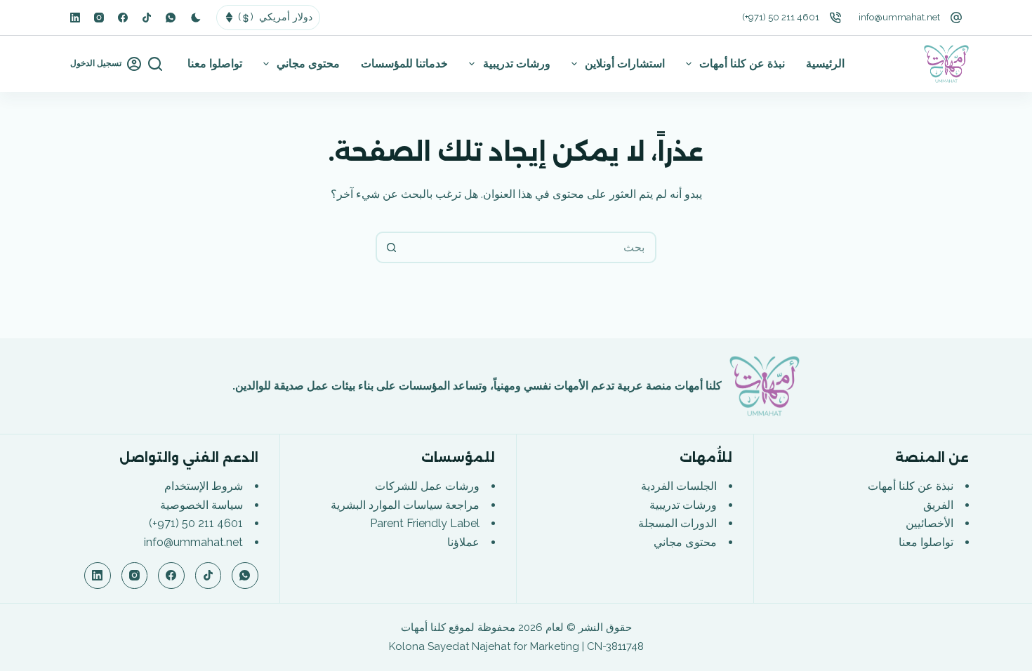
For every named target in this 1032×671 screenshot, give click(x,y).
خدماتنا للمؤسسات (404, 63)
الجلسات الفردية (679, 486)
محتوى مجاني (308, 63)
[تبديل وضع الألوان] (196, 17)
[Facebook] (123, 17)
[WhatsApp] (171, 17)
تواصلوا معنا (214, 63)
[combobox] (530, 247)
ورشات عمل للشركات (427, 486)
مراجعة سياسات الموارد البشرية (405, 505)
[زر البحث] (391, 247)
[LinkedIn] (75, 17)
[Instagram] (99, 17)
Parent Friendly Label (424, 523)
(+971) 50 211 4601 (780, 17)
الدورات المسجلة (677, 523)
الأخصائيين (929, 523)
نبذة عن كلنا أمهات (742, 63)
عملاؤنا (463, 542)
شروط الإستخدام (203, 486)
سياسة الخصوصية (201, 505)
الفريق (938, 505)
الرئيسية (825, 63)
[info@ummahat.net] (956, 17)
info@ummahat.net (899, 17)
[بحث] (155, 64)
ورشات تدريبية (516, 63)
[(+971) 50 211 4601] (835, 17)
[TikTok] (147, 17)
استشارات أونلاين (625, 63)
